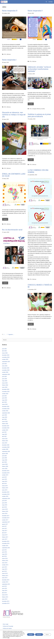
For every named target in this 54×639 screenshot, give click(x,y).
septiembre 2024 (6, 374)
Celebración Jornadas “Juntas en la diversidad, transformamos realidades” (39, 69)
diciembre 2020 (5, 445)
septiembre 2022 (6, 413)
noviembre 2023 (5, 391)
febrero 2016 (5, 560)
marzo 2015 (5, 573)
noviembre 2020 (5, 447)
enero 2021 (4, 443)
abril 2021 (4, 436)
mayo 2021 (4, 434)
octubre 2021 (5, 430)
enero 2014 (4, 599)
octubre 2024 (5, 372)
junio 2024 (4, 378)
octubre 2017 (5, 520)
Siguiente (11, 334)
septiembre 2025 (6, 361)
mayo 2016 (4, 554)
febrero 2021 (5, 440)
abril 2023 (4, 402)
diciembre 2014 (5, 580)
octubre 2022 (5, 410)
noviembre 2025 (5, 357)
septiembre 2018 (6, 498)
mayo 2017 (4, 530)
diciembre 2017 (5, 515)
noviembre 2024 (5, 370)
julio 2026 (4, 348)
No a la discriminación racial (12, 230)
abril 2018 (4, 507)
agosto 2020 (5, 453)
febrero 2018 (5, 511)
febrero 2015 (5, 575)
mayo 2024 (4, 380)
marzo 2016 (5, 558)
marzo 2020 (5, 464)
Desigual (34, 108)
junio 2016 (4, 552)
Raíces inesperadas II (35, 11)
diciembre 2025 (5, 355)
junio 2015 (4, 567)
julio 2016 (4, 550)
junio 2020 (4, 458)
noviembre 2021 (5, 428)
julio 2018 (4, 500)
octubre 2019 (5, 475)
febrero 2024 (5, 385)
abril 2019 (4, 483)
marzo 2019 (5, 485)
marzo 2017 (5, 535)
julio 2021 (4, 432)
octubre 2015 (5, 565)
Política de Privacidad (8, 626)
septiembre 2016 (6, 547)
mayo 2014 (4, 590)
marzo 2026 (5, 353)
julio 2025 (4, 363)
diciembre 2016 (5, 541)
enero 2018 (4, 513)
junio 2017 (4, 528)
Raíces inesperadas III (9, 11)
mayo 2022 (4, 417)
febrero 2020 (5, 466)
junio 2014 (4, 588)
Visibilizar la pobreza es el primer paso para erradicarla (39, 115)
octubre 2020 (5, 449)
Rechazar (39, 634)
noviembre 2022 (5, 408)
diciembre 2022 (5, 406)
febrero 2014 (5, 597)
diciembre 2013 (5, 601)
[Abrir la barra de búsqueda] (46, 2)
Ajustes (47, 634)
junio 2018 (4, 502)
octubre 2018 (5, 496)
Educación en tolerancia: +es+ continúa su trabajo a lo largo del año (13, 115)
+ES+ (5, 54)
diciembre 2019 (5, 470)
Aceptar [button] (30, 634)
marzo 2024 (5, 383)
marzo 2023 (5, 404)
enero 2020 (4, 468)
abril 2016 (4, 556)
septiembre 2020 (6, 451)
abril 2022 (4, 419)
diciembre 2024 (5, 368)
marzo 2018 (5, 509)
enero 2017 (4, 539)
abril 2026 (4, 350)
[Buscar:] (27, 339)
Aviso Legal (5, 624)
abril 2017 (4, 532)
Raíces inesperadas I (9, 60)
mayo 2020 (4, 460)
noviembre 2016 (5, 543)
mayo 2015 (4, 569)
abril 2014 (4, 592)
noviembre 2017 (5, 517)
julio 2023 (4, 395)
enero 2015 (4, 577)
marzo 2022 (5, 421)
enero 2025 (4, 366)
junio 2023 (4, 398)
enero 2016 (4, 562)
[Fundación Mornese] (4, 2)
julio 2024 (4, 376)
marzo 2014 (5, 594)
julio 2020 (4, 455)
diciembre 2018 (5, 492)
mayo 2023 (4, 400)
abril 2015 (4, 571)
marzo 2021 (5, 438)
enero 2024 (4, 387)
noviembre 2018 (5, 494)
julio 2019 (4, 477)
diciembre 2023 (5, 389)
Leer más (31, 103)
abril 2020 (4, 462)
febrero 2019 (5, 487)
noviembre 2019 (5, 473)
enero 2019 (4, 490)
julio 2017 (4, 526)
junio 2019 (4, 479)
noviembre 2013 (5, 603)
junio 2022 (4, 415)
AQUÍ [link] (8, 637)
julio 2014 (4, 586)
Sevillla (43, 108)
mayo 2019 (4, 481)
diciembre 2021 (5, 425)
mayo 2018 (4, 505)
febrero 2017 (5, 537)
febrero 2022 (5, 423)
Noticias (9, 54)
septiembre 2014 (6, 584)
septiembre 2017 (6, 522)
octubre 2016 (5, 545)
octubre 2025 (5, 359)
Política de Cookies (7, 628)
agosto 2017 (5, 524)
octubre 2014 (5, 582)
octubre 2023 (5, 393)
